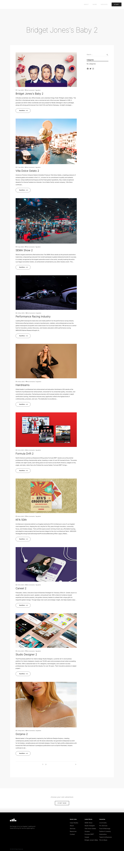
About (86, 4)
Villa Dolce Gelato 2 (27, 170)
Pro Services (103, 825)
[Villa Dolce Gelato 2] (46, 141)
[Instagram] (93, 68)
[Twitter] (90, 68)
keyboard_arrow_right (76, 764)
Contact (72, 834)
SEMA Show (88, 823)
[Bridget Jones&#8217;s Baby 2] (46, 69)
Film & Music (103, 840)
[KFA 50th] (46, 496)
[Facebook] (88, 68)
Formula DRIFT (89, 834)
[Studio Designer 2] (46, 630)
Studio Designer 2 (26, 654)
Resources (73, 831)
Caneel (87, 837)
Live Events (103, 823)
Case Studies (74, 823)
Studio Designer (90, 825)
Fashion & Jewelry (105, 831)
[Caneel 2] (46, 564)
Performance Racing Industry (33, 316)
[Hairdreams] (46, 361)
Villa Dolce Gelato (90, 828)
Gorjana (87, 831)
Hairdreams (23, 385)
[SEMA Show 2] (46, 221)
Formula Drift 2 (25, 453)
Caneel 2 (21, 588)
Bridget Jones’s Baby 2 (29, 93)
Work (95, 4)
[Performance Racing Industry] (46, 292)
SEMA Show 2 (24, 250)
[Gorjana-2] (46, 704)
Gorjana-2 (22, 734)
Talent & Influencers (105, 837)
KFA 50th (21, 519)
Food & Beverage (104, 828)
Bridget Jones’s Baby (91, 840)
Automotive (103, 834)
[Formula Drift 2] (46, 429)
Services (104, 4)
